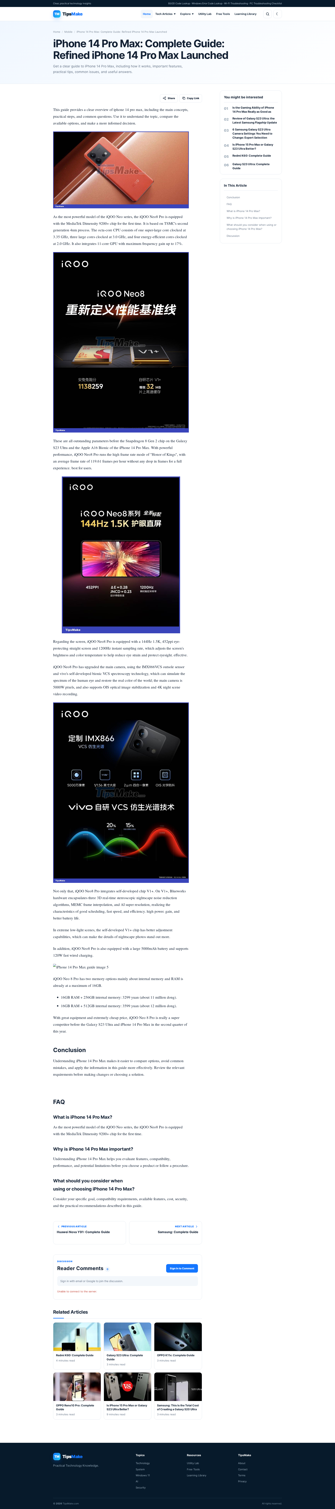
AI (137, 1481)
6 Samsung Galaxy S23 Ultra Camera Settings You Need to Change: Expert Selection (252, 133)
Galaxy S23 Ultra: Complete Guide (251, 166)
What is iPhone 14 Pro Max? (243, 211)
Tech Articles (165, 13)
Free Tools (223, 13)
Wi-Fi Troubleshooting (236, 3)
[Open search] (267, 14)
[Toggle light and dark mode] (277, 14)
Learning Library (245, 13)
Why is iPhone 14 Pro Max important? (249, 217)
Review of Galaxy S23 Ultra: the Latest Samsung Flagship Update (254, 120)
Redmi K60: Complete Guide (251, 155)
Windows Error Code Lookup (207, 3)
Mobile (68, 31)
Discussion (233, 235)
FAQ (229, 204)
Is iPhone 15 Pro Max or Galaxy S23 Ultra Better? (252, 146)
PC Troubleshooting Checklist (266, 3)
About (241, 1463)
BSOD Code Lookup (179, 3)
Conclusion (233, 197)
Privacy (242, 1481)
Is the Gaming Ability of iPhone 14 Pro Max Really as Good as (253, 109)
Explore (187, 13)
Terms (241, 1475)
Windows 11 (143, 1475)
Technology (143, 1463)
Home (147, 13)
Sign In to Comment (182, 1268)
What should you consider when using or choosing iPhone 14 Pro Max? (251, 226)
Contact (243, 1469)
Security (141, 1487)
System (140, 1469)
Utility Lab (205, 13)
